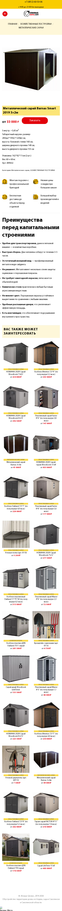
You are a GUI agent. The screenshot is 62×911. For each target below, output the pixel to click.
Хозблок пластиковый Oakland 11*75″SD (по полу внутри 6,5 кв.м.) (15, 599)
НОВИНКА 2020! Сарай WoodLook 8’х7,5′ (16, 735)
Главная (12, 24)
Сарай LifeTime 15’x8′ (46, 866)
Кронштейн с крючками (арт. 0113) (46, 644)
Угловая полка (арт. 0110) (16, 553)
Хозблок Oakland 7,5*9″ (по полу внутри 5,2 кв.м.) (16, 823)
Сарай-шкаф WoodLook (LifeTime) (16, 688)
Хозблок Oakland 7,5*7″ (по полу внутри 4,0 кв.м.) (16, 507)
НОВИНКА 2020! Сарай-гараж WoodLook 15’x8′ (46, 463)
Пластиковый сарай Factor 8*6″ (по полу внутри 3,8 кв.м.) (46, 418)
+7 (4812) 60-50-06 (33, 2)
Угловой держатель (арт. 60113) (15, 779)
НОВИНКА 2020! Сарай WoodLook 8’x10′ (16, 417)
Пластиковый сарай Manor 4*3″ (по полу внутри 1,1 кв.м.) (46, 689)
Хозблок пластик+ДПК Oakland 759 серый (16, 867)
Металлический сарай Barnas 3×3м (16, 463)
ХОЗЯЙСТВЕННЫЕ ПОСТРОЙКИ (35, 24)
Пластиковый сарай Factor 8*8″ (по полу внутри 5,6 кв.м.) (46, 508)
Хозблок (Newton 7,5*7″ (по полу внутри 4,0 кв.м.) (46, 735)
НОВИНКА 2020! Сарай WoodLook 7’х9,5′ (16, 373)
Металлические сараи (31, 28)
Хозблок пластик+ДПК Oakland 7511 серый (16, 644)
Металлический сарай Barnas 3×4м (46, 779)
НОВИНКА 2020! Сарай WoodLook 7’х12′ (46, 554)
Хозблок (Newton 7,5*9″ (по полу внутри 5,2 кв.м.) (46, 373)
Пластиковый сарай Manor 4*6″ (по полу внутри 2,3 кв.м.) (46, 599)
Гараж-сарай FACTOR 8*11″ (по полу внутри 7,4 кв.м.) (46, 823)
